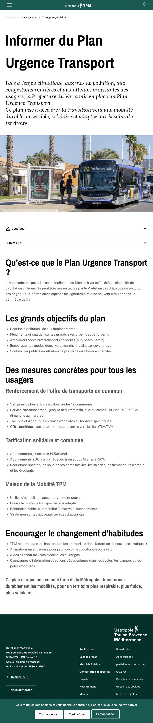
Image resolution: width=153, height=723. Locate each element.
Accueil (10, 17)
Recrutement (87, 686)
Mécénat (84, 694)
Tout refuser (77, 714)
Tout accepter (49, 714)
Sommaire (14, 243)
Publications (87, 649)
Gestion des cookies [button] (128, 686)
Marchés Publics (89, 664)
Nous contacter (21, 690)
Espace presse (88, 656)
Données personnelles (129, 679)
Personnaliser (105, 714)
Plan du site (123, 649)
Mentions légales (126, 694)
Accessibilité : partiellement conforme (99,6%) (130, 664)
